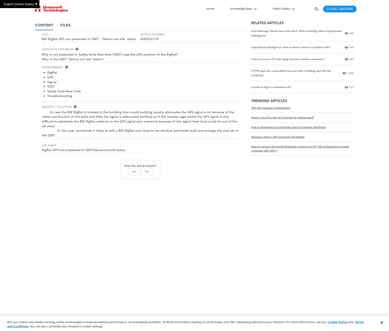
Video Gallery (281, 9)
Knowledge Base (241, 9)
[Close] (382, 323)
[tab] (44, 25)
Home (210, 9)
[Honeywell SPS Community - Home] (51, 9)
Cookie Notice (338, 322)
